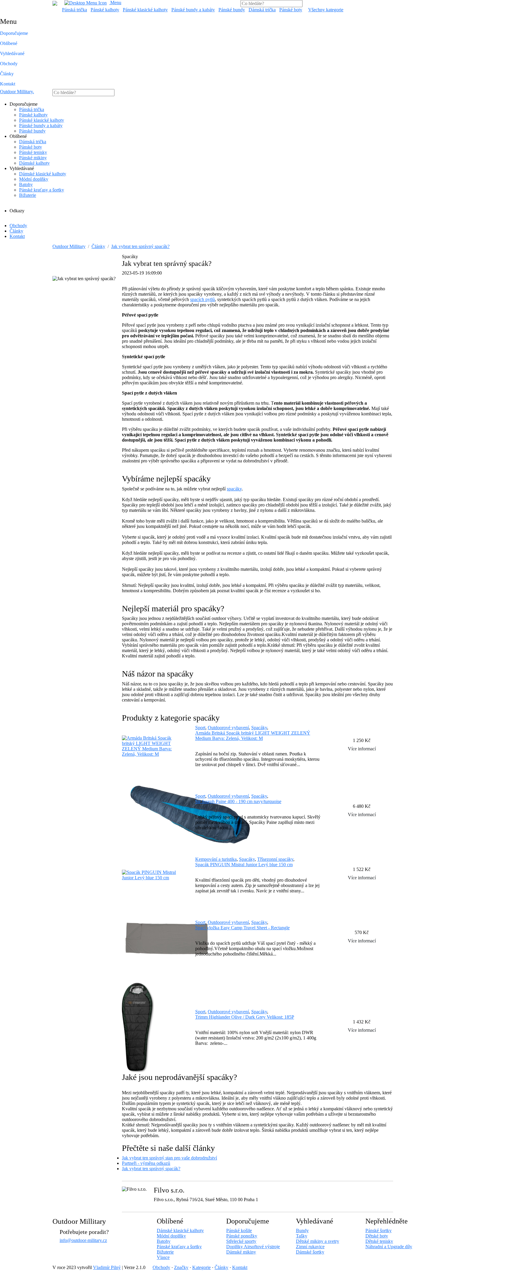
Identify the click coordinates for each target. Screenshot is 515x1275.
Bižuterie (27, 195)
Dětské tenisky (379, 1241)
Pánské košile (239, 1230)
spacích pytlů (202, 299)
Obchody (9, 63)
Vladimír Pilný (107, 1267)
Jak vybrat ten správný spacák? (140, 246)
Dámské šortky (310, 1251)
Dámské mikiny (241, 1251)
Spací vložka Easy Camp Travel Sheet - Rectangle (242, 927)
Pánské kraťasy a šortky (41, 189)
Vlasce (163, 1257)
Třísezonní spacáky (275, 859)
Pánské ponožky (241, 1235)
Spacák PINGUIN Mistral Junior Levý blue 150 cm (244, 864)
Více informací (362, 748)
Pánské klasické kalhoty (145, 9)
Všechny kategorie (325, 9)
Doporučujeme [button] (14, 33)
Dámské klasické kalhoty (42, 173)
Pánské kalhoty (105, 9)
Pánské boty (290, 9)
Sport (200, 727)
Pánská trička (74, 9)
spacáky (234, 488)
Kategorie (201, 1267)
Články (7, 73)
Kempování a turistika (216, 859)
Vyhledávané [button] (12, 53)
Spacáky (259, 727)
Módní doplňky (33, 179)
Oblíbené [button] (8, 43)
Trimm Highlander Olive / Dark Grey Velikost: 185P (244, 1017)
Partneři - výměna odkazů (146, 1163)
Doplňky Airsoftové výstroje (253, 1246)
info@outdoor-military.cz (83, 1240)
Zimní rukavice (310, 1246)
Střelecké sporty (241, 1241)
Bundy (302, 1230)
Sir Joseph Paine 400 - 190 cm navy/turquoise (238, 801)
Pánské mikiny (33, 157)
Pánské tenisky (33, 152)
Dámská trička (262, 9)
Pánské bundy (231, 9)
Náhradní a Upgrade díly (388, 1246)
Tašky (301, 1235)
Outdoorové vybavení (228, 727)
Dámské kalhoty (34, 163)
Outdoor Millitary (17, 91)
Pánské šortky (378, 1230)
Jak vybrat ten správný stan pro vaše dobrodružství (169, 1157)
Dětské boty (376, 1235)
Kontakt (7, 83)
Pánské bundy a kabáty (193, 9)
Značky (181, 1267)
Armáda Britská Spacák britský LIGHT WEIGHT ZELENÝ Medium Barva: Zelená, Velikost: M (252, 735)
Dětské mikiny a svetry (317, 1241)
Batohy (26, 184)
